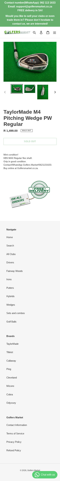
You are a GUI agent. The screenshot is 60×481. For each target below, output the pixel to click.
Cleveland (11, 377)
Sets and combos (15, 313)
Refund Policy (13, 450)
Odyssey (11, 402)
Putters (10, 287)
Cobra (9, 394)
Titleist (9, 352)
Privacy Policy (13, 441)
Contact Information (16, 425)
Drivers (10, 262)
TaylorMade (12, 343)
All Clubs (11, 254)
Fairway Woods (14, 271)
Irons (9, 279)
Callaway (11, 360)
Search (10, 245)
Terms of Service (15, 433)
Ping (8, 369)
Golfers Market (33, 470)
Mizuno (10, 386)
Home (9, 237)
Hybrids (10, 296)
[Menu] (54, 32)
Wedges (10, 304)
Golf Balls (11, 321)
